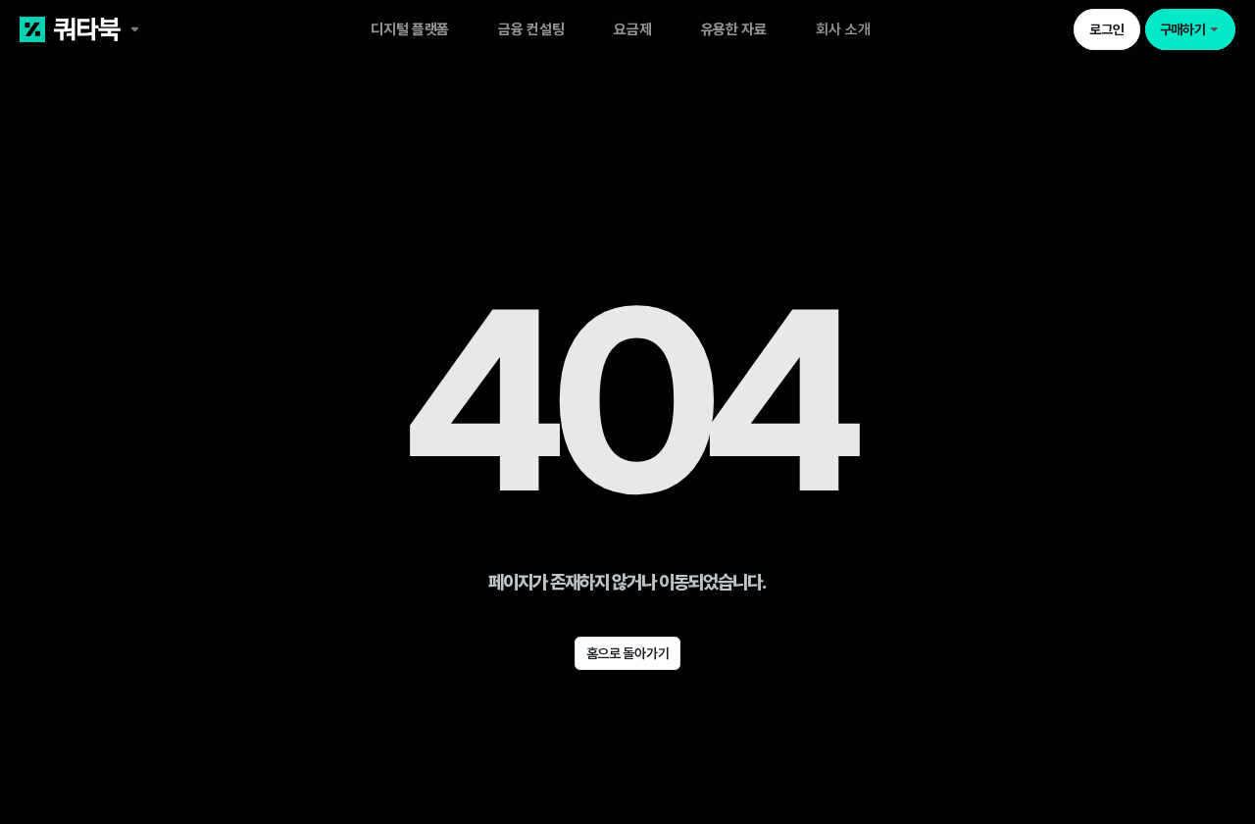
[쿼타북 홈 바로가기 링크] (141, 29)
